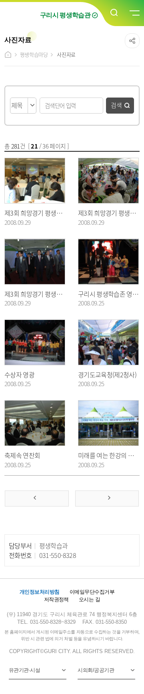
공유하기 (132, 40)
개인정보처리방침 (40, 592)
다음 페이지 (107, 498)
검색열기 (114, 12)
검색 (116, 105)
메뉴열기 (134, 13)
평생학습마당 (34, 54)
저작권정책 (56, 599)
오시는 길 (89, 599)
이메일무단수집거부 (92, 592)
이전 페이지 (36, 498)
